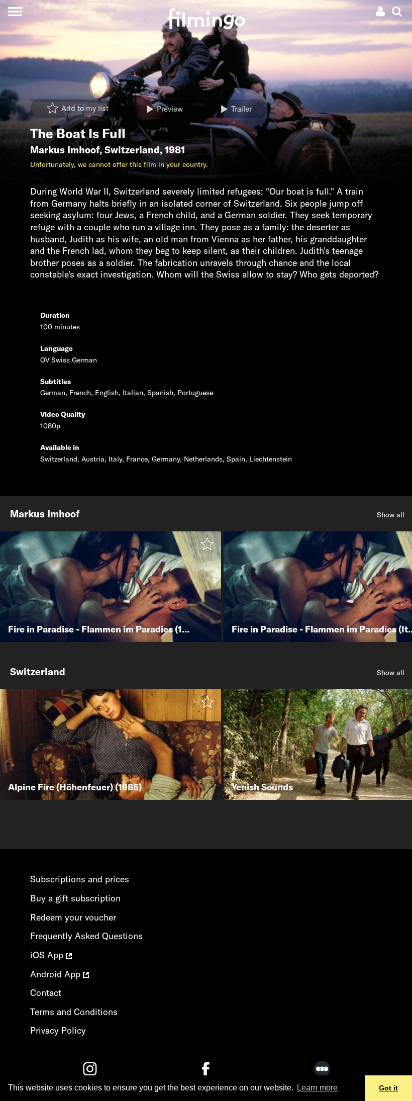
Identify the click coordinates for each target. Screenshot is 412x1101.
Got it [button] (388, 1088)
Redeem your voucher (73, 917)
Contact (45, 992)
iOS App (48, 955)
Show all (390, 514)
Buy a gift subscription (75, 898)
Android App (56, 974)
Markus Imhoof (64, 150)
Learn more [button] (317, 1087)
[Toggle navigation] (15, 11)
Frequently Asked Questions (86, 936)
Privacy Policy (58, 1030)
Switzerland (132, 150)
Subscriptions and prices (79, 879)
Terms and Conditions (74, 1012)
